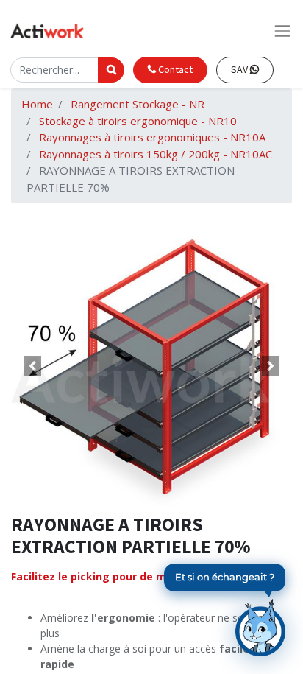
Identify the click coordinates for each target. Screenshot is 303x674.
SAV (240, 69)
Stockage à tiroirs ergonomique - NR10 (138, 120)
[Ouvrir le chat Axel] (260, 627)
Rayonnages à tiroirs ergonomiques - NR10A (152, 137)
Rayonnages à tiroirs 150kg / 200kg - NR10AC (155, 154)
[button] (32, 366)
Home (37, 103)
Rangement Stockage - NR (137, 103)
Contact (174, 69)
